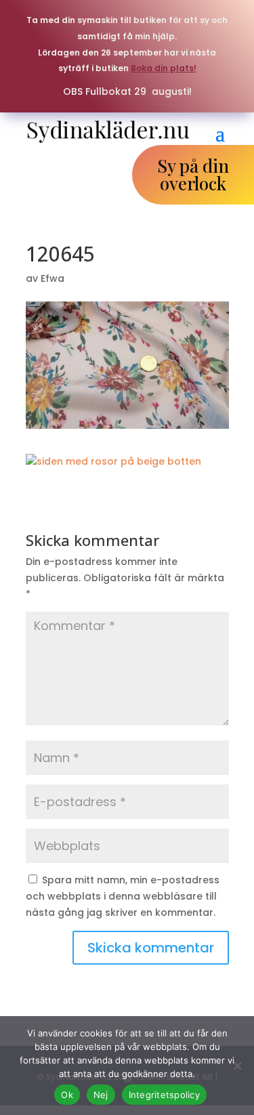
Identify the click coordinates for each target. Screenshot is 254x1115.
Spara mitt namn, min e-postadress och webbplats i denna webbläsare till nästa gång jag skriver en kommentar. (122, 896)
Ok (67, 1094)
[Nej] (237, 1065)
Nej (100, 1094)
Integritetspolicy (164, 1094)
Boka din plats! (163, 68)
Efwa (52, 278)
